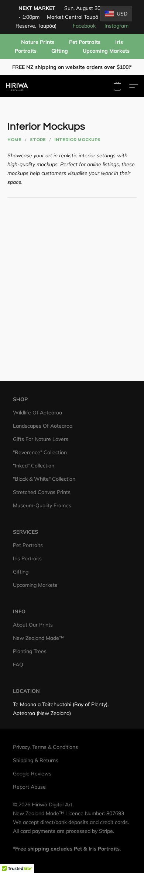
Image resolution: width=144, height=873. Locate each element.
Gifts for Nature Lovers (40, 439)
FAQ (18, 664)
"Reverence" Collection (40, 452)
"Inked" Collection (33, 465)
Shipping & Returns (35, 760)
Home (14, 139)
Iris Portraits (27, 558)
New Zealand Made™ (38, 638)
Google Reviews (32, 773)
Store (38, 139)
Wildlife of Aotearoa (37, 412)
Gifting (59, 51)
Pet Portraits (84, 42)
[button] (18, 86)
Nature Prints (37, 42)
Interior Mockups (77, 139)
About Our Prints (33, 624)
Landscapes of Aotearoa (42, 426)
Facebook (84, 25)
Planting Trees (30, 651)
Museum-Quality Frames (42, 505)
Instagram (116, 25)
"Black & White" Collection (44, 479)
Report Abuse (29, 786)
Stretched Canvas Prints (42, 492)
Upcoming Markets (106, 51)
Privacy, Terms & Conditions (45, 747)
